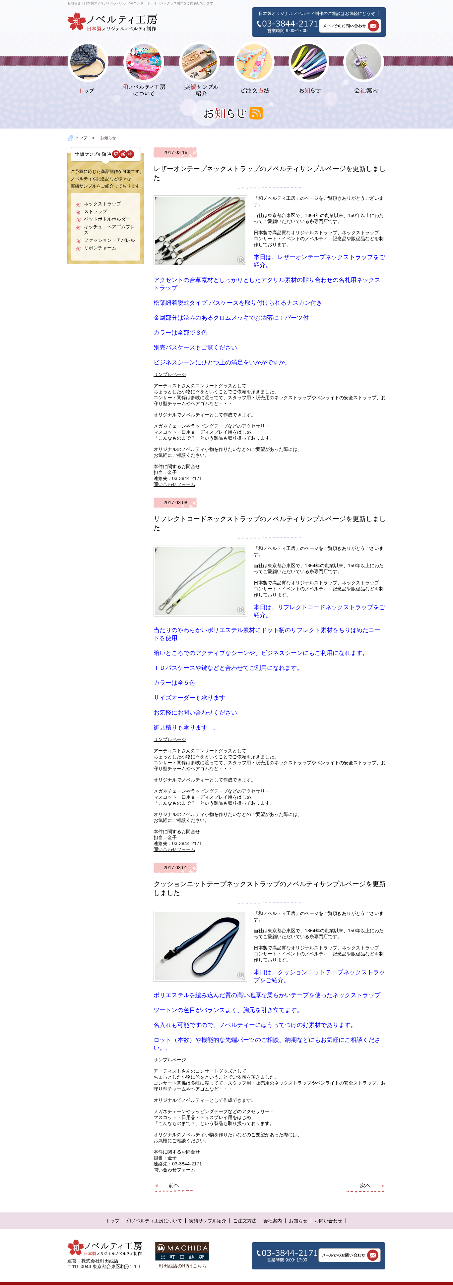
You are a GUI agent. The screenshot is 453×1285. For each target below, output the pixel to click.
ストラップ (95, 211)
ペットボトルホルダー (107, 219)
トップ (81, 137)
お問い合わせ (328, 1220)
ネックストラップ (102, 203)
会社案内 (272, 1220)
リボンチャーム (100, 247)
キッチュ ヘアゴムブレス (109, 229)
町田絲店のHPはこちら (183, 1265)
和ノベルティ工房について (154, 1220)
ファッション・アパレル (109, 240)
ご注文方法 (244, 1220)
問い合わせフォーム (174, 484)
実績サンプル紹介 (207, 1220)
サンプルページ (170, 374)
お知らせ (298, 1220)
